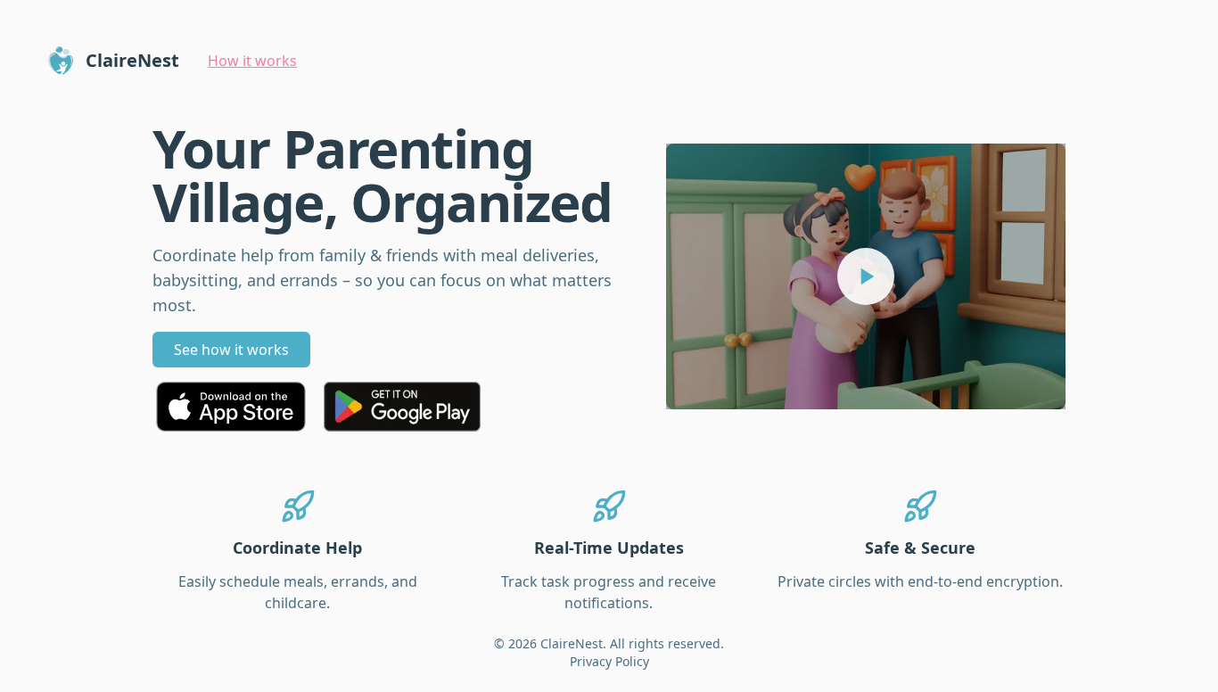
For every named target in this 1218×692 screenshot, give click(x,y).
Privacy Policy (609, 661)
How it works (252, 60)
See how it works (231, 349)
